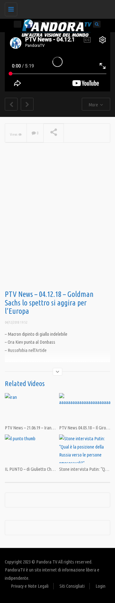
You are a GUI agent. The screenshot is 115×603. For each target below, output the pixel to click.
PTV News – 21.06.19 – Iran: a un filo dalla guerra (47, 427)
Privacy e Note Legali (30, 586)
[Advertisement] (57, 226)
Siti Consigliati (72, 586)
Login (100, 586)
